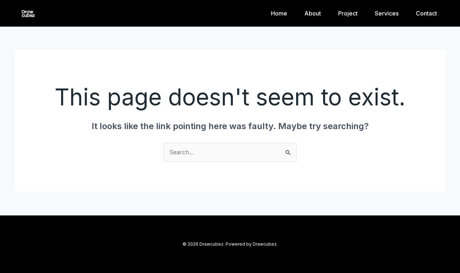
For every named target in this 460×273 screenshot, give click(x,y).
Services (387, 13)
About (312, 13)
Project (348, 13)
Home (279, 13)
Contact (426, 13)
